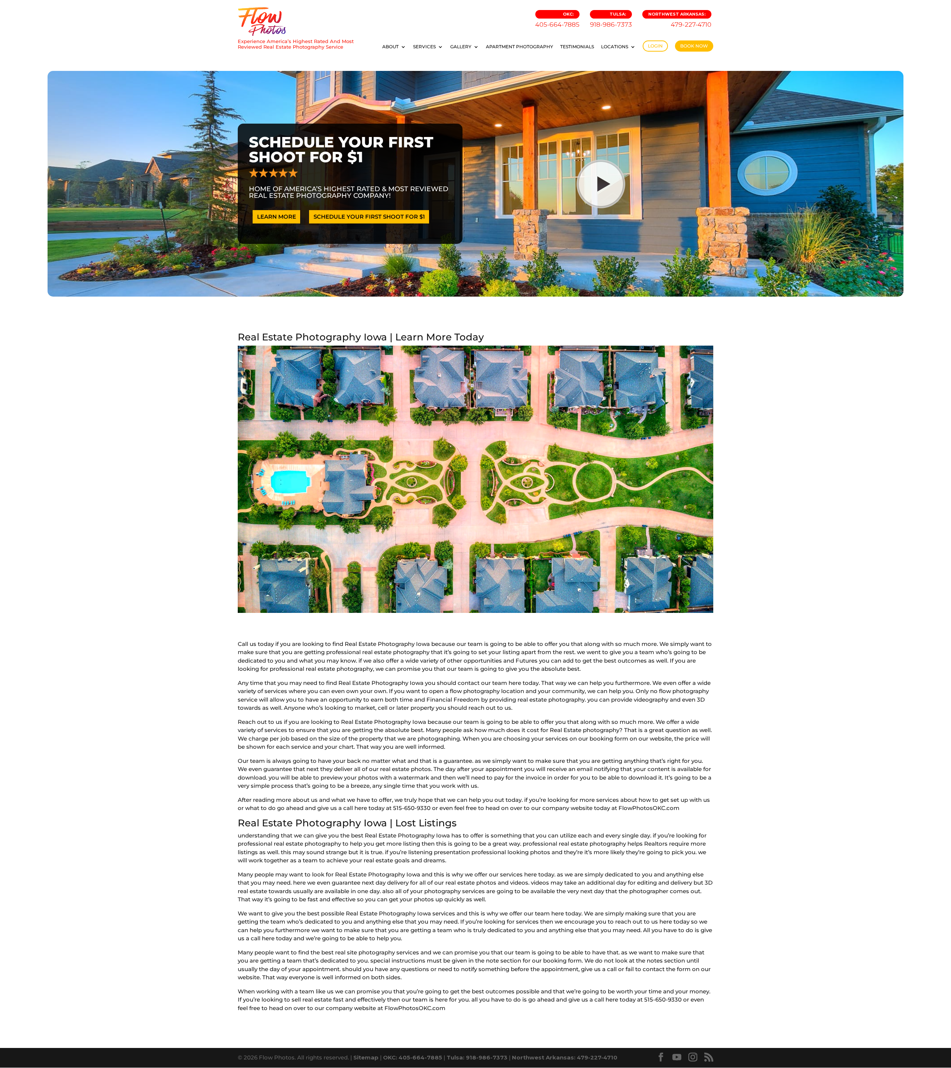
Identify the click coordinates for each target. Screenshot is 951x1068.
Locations (614, 46)
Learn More (276, 216)
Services (424, 46)
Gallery (460, 46)
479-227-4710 (679, 20)
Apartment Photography (519, 46)
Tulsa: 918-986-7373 (477, 1057)
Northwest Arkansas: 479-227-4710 (564, 1057)
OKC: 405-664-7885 (412, 1057)
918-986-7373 (611, 20)
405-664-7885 (557, 20)
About (390, 46)
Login (655, 46)
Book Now (694, 46)
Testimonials (577, 46)
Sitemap (366, 1057)
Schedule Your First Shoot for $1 (369, 216)
